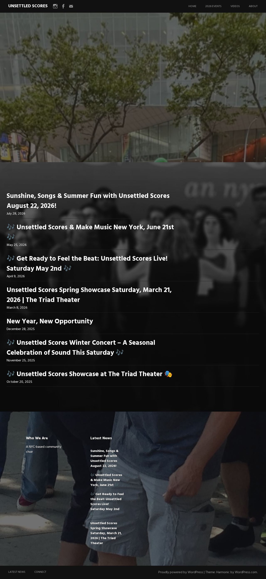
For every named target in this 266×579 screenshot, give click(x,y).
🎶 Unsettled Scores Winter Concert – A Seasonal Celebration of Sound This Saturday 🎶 (81, 348)
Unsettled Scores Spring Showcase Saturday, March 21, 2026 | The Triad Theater (89, 295)
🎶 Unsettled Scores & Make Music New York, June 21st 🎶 (90, 232)
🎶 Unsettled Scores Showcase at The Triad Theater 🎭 (89, 374)
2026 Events (213, 6)
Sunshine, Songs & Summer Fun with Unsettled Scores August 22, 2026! (88, 201)
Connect (40, 572)
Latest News (16, 572)
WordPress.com (246, 572)
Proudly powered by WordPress (180, 572)
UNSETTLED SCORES (28, 6)
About (253, 6)
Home (192, 6)
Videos (235, 6)
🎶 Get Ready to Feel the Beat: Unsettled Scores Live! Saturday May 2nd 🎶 (87, 264)
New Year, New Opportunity (50, 321)
